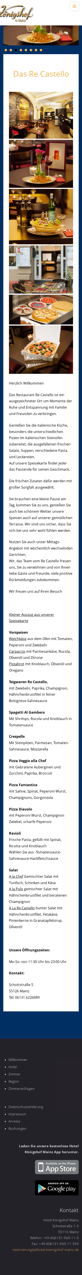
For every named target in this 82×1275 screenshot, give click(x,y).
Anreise (14, 1121)
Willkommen (18, 1059)
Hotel (13, 1067)
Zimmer (15, 1074)
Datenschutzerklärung (26, 1107)
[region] (41, 31)
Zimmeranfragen (22, 1088)
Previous (8, 30)
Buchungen (17, 1128)
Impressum (17, 1114)
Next (73, 30)
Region (14, 1081)
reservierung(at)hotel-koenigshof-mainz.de (45, 1249)
